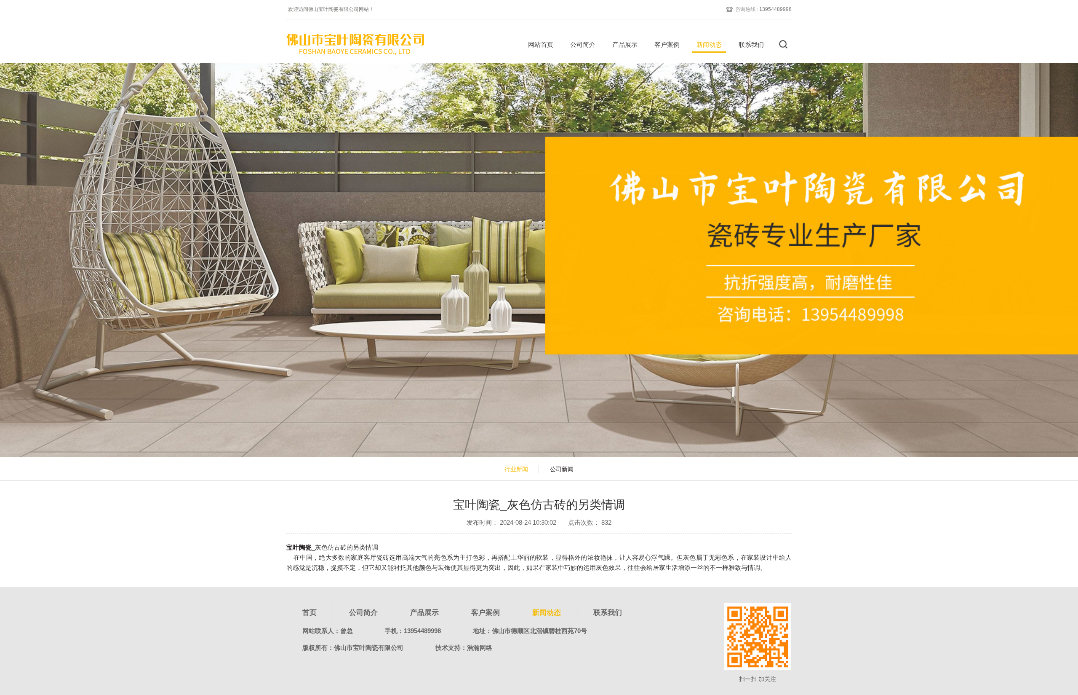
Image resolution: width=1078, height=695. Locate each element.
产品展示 (625, 44)
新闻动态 (709, 44)
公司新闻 (562, 469)
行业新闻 (516, 469)
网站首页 (540, 44)
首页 (309, 613)
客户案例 (667, 44)
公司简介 (582, 44)
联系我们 (751, 44)
